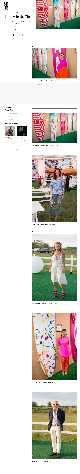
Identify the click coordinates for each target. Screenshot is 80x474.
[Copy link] (19, 35)
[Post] (17, 35)
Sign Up (9, 108)
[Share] (13, 35)
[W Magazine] (6, 6)
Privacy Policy (15, 116)
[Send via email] (23, 35)
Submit (11, 119)
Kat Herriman (18, 28)
